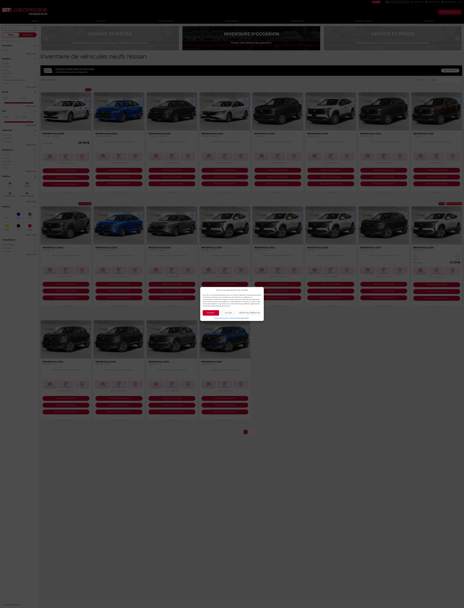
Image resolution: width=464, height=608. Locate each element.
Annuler (228, 313)
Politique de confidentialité (239, 318)
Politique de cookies (221, 318)
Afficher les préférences (249, 313)
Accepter (211, 313)
